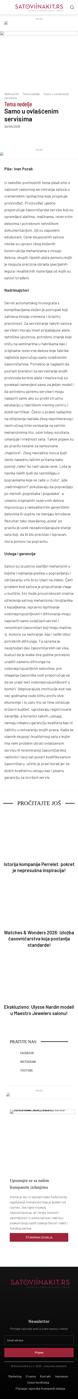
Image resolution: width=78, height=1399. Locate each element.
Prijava (39, 1352)
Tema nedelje (31, 94)
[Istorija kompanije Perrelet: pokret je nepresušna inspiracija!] (39, 835)
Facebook (27, 1053)
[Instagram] (14, 1062)
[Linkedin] (42, 136)
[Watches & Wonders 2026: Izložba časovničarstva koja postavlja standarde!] (39, 903)
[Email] (72, 136)
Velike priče (11, 94)
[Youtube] (14, 1070)
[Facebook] (22, 136)
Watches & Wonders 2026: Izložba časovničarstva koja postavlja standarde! (39, 939)
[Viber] (52, 136)
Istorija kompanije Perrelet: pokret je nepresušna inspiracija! (39, 867)
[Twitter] (32, 136)
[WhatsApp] (62, 136)
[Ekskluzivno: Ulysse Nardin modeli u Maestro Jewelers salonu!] (39, 978)
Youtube (26, 1070)
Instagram (28, 1062)
